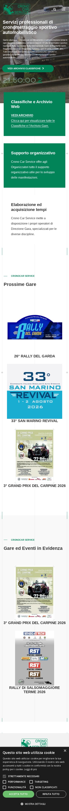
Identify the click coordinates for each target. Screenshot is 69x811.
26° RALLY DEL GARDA (34, 356)
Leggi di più (30, 769)
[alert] (34, 779)
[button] (34, 804)
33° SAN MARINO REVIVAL (34, 421)
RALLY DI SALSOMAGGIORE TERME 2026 (34, 690)
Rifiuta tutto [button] (51, 794)
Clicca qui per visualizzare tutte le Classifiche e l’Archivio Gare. (33, 121)
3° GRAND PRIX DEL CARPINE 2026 (34, 486)
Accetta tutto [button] (18, 794)
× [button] (64, 750)
